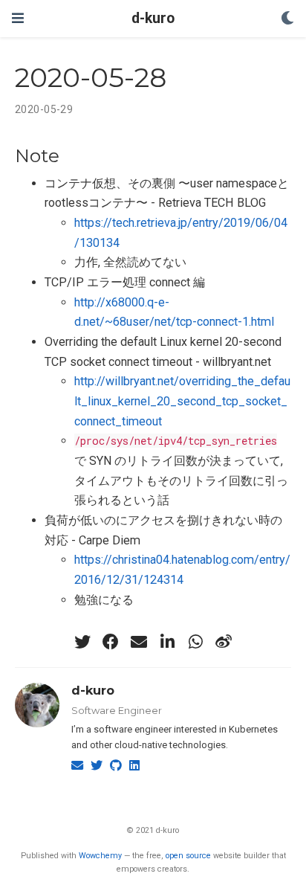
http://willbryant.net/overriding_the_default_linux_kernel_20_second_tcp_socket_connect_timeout (182, 401)
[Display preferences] (287, 19)
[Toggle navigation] (18, 18)
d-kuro (153, 18)
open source (188, 855)
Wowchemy (100, 855)
